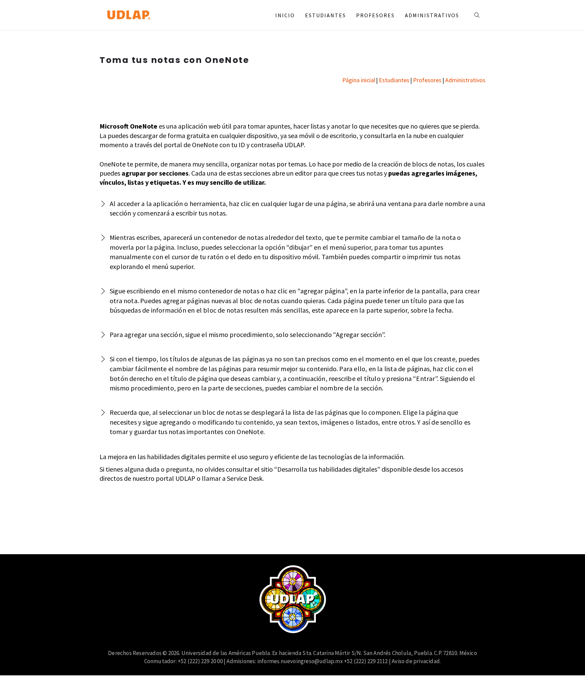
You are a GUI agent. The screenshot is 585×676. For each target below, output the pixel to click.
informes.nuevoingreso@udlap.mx (300, 661)
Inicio (285, 15)
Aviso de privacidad (416, 661)
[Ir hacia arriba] (566, 657)
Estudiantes (325, 15)
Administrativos (432, 15)
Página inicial (358, 80)
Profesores (375, 15)
